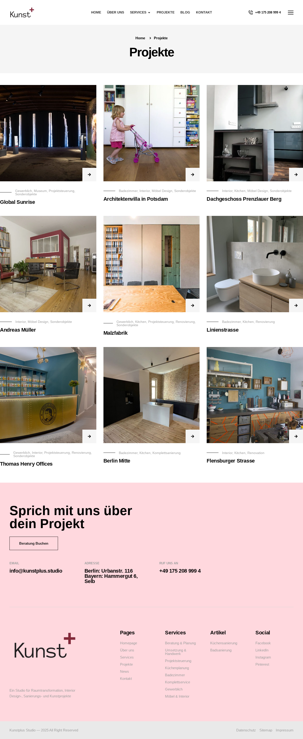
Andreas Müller (18, 330)
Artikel (218, 633)
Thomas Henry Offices (26, 464)
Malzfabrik (115, 333)
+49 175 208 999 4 (268, 12)
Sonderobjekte (26, 194)
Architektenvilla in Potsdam (135, 199)
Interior (144, 191)
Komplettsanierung (166, 453)
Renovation (255, 453)
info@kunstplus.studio (35, 571)
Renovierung (185, 322)
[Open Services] (149, 12)
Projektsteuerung (61, 191)
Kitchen (239, 191)
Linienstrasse (222, 330)
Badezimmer (128, 191)
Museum (40, 191)
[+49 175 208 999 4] (251, 12)
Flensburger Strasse (230, 461)
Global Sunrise (17, 202)
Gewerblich (23, 191)
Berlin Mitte (116, 461)
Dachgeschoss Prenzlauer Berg (244, 199)
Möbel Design (162, 191)
